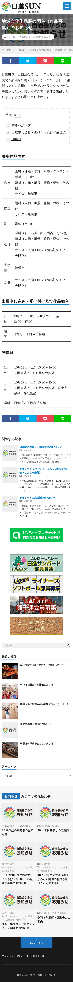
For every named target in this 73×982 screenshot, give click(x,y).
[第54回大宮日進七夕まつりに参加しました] (10, 671)
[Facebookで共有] (10, 60)
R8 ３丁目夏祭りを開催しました (36, 684)
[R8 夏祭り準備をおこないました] (10, 750)
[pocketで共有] (45, 60)
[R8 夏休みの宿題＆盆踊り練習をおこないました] (10, 711)
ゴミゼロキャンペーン (15, 916)
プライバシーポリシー (13, 956)
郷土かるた (46, 870)
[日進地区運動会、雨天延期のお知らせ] (10, 453)
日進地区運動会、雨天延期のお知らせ (40, 446)
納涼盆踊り (25, 826)
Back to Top (36, 943)
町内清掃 (20, 919)
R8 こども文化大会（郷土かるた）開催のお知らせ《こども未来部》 (53, 879)
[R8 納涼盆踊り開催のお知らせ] (10, 730)
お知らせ (26, 37)
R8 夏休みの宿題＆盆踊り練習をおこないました (44, 704)
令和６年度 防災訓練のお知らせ (37, 497)
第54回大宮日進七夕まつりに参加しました (41, 664)
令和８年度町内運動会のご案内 (53, 919)
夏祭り (58, 826)
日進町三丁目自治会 (45, 975)
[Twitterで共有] (27, 60)
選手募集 (9, 870)
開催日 (14, 139)
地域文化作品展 (43, 37)
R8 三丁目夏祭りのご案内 (53, 830)
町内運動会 (60, 913)
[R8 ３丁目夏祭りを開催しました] (10, 691)
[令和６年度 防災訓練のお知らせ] (10, 504)
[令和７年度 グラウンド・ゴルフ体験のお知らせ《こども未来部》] (10, 475)
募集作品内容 (19, 125)
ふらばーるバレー (13, 867)
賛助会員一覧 (37, 956)
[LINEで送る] (62, 60)
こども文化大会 (47, 867)
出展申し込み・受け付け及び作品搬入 (36, 132)
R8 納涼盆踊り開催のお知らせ (35, 723)
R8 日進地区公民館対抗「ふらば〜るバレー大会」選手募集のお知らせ (18, 879)
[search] (68, 645)
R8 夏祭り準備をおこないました (36, 743)
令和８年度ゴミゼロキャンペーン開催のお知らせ (18, 926)
